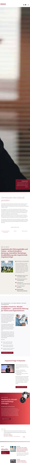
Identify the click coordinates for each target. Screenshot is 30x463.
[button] (22, 261)
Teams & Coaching (24, 231)
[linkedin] (23, 4)
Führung (15, 231)
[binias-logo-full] (3, 3)
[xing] (25, 4)
